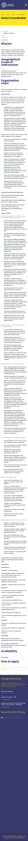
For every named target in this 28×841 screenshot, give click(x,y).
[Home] (8, 4)
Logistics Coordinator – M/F (8, 697)
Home (2, 14)
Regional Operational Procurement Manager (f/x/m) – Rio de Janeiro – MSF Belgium (13, 703)
